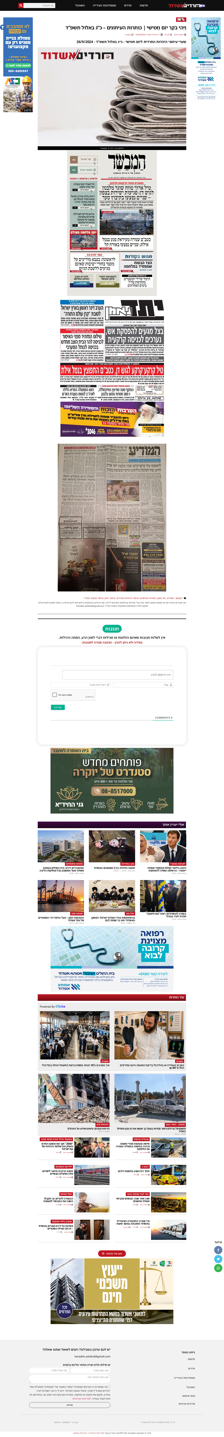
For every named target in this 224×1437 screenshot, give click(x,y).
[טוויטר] (218, 1259)
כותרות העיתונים (148, 598)
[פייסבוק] (218, 1250)
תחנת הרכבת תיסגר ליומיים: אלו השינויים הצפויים (57, 1172)
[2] (112, 990)
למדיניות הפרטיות (81, 1398)
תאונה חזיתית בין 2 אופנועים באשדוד (114, 868)
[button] (2, 27)
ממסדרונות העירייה (104, 5)
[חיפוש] (20, 5)
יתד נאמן (161, 598)
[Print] (112, 812)
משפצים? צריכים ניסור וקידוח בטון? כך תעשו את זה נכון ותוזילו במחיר (151, 1130)
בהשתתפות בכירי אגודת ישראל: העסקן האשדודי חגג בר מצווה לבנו (113, 919)
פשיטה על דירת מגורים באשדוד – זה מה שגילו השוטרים (55, 1227)
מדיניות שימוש (80, 1433)
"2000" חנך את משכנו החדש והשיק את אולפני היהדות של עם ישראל (57, 1146)
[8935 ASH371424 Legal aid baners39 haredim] (112, 1323)
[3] (206, 100)
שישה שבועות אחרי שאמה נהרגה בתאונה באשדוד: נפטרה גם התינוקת (133, 1146)
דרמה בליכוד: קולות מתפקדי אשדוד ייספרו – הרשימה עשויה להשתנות (166, 869)
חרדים (128, 5)
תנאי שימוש (188, 1395)
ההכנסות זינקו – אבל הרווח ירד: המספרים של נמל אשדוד (61, 919)
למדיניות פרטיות (96, 1433)
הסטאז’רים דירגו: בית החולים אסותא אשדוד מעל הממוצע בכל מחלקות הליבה (62, 869)
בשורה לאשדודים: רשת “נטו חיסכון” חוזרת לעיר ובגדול (166, 915)
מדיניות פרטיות (187, 1403)
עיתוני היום (110, 598)
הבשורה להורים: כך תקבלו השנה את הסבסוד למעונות (58, 1200)
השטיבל (80, 5)
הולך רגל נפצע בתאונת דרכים (134, 1171)
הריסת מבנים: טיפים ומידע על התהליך (88, 1128)
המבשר (178, 598)
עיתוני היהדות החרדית (128, 598)
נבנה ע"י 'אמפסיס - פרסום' (66, 1422)
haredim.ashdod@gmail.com (92, 1356)
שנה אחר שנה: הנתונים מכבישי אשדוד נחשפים (133, 1200)
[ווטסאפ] (218, 1268)
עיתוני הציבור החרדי (93, 598)
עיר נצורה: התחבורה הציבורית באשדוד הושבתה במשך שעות (133, 1222)
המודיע (170, 598)
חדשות (144, 5)
